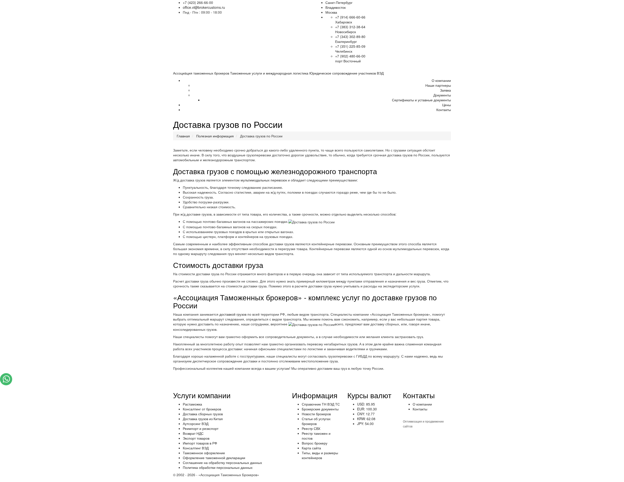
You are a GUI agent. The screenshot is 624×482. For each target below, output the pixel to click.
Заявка (445, 90)
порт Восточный (348, 60)
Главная (183, 135)
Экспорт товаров (196, 438)
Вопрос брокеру (314, 443)
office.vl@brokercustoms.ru (204, 7)
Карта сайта (311, 447)
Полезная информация (215, 135)
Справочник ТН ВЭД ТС (321, 404)
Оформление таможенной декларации (214, 457)
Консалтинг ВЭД (196, 447)
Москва (331, 12)
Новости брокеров (316, 413)
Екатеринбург (346, 41)
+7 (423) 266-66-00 (198, 2)
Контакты (443, 109)
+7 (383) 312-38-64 (350, 26)
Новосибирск (345, 31)
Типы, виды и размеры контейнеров (320, 455)
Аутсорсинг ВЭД (195, 423)
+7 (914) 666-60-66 (350, 17)
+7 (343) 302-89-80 (350, 36)
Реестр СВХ (311, 428)
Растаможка (192, 404)
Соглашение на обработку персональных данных (222, 462)
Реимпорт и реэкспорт (200, 428)
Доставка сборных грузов (203, 413)
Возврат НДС (193, 433)
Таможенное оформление (204, 452)
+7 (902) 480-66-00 (350, 56)
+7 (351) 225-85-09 (350, 46)
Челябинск (343, 51)
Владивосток (335, 7)
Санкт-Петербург (338, 2)
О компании (441, 80)
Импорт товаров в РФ (200, 443)
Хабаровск (343, 21)
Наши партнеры (438, 85)
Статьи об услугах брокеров (316, 421)
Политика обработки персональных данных (218, 467)
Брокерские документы (320, 408)
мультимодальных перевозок (264, 180)
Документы (442, 95)
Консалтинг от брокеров (202, 408)
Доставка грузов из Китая (203, 418)
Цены (446, 104)
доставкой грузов (232, 314)
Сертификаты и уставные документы (421, 99)
